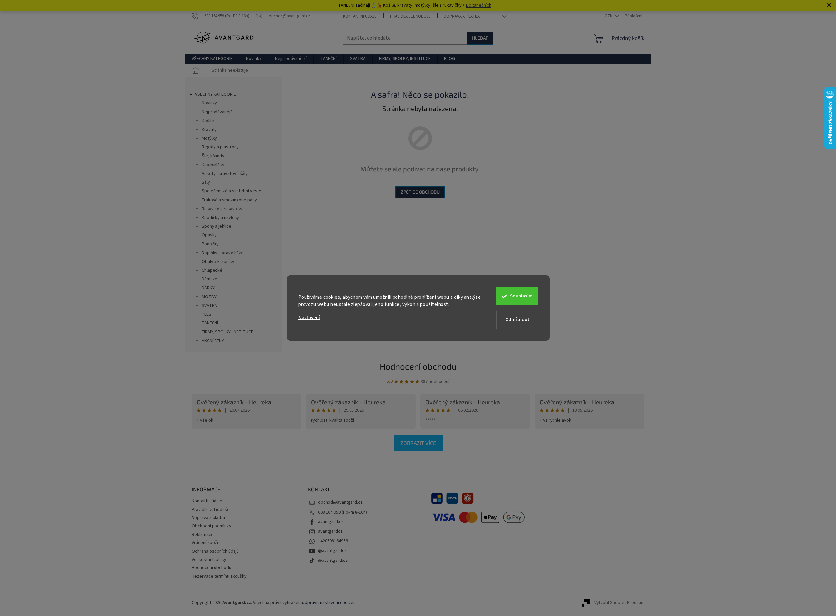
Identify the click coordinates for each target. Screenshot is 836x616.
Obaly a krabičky (218, 261)
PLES (206, 314)
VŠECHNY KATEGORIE (215, 94)
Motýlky (209, 138)
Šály (206, 182)
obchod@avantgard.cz (340, 502)
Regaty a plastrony (220, 147)
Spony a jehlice (216, 226)
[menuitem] (212, 59)
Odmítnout (517, 319)
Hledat (480, 38)
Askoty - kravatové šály (225, 173)
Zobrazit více (418, 443)
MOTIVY (209, 297)
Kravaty (209, 129)
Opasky (209, 235)
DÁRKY (208, 288)
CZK (609, 16)
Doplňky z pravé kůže (223, 253)
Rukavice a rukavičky (222, 209)
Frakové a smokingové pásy (229, 200)
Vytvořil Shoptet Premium (619, 602)
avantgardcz (330, 531)
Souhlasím (521, 296)
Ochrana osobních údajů (215, 551)
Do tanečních (478, 5)
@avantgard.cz (333, 560)
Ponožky (210, 244)
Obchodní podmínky (211, 526)
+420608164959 (333, 541)
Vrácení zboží (205, 542)
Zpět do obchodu (420, 192)
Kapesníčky (213, 165)
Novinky (209, 103)
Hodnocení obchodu (418, 366)
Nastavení (309, 317)
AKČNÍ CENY (213, 341)
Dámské (209, 279)
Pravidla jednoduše (410, 16)
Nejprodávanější (218, 112)
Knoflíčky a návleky (220, 217)
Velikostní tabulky (209, 559)
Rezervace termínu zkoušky (219, 576)
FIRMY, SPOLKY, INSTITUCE (227, 332)
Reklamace (203, 534)
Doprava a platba (462, 16)
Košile (208, 121)
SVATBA (209, 305)
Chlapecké (212, 270)
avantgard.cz (331, 521)
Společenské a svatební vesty (231, 191)
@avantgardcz (332, 550)
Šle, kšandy (213, 156)
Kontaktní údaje (360, 16)
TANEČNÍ (210, 323)
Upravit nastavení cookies (330, 602)
